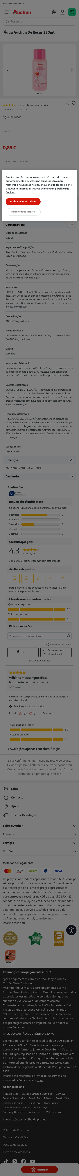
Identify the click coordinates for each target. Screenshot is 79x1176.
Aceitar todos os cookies (23, 201)
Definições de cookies (23, 211)
